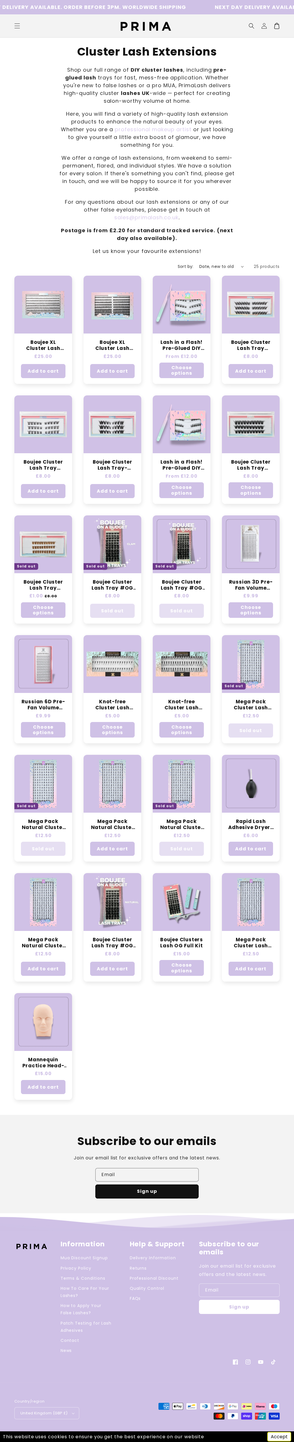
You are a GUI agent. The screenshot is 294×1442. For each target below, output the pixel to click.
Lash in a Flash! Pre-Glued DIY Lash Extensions (182, 465)
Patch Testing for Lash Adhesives (86, 1326)
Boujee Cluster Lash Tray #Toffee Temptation (43, 585)
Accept (279, 1436)
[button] (251, 26)
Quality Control (147, 1288)
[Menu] (17, 26)
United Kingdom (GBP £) (44, 1413)
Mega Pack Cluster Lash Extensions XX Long (251, 943)
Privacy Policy (76, 1268)
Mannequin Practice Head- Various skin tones (43, 1063)
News (66, 1350)
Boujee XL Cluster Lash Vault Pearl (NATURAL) (43, 345)
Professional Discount (154, 1278)
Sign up (147, 1191)
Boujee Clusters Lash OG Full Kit (181, 943)
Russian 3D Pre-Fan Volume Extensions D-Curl (251, 585)
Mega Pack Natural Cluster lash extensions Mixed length (181, 824)
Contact (70, 1340)
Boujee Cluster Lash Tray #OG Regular (181, 585)
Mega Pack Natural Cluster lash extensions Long (112, 824)
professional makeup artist (153, 129)
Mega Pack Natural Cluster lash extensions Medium (43, 824)
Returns (138, 1268)
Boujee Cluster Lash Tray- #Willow (112, 465)
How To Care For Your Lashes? (85, 1291)
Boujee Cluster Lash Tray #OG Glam (112, 585)
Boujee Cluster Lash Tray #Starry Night (251, 465)
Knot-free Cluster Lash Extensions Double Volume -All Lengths (181, 705)
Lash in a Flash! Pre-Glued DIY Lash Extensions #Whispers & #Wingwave (182, 345)
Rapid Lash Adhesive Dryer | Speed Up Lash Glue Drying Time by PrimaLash (250, 824)
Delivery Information (153, 1258)
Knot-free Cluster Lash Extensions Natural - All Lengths (112, 705)
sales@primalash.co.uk (146, 217)
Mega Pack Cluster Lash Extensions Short (251, 705)
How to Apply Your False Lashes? (81, 1309)
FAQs (135, 1298)
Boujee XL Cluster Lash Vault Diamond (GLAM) (112, 345)
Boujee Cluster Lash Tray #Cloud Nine (43, 465)
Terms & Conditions (83, 1278)
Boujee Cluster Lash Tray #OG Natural (112, 943)
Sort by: (186, 266)
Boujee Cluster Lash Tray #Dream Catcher (251, 345)
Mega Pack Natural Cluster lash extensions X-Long (43, 943)
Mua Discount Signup (84, 1258)
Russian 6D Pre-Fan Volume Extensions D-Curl (43, 705)
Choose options (181, 370)
